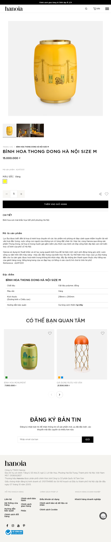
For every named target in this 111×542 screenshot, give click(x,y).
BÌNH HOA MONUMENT (15, 383)
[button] (23, 130)
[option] (5, 181)
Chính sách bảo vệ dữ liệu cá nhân (53, 504)
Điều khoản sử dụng (49, 499)
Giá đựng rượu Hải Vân (69, 383)
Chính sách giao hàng (26, 505)
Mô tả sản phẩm (12, 233)
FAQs (23, 511)
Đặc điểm (8, 275)
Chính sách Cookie (49, 510)
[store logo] (13, 9)
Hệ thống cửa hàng (11, 504)
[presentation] (59, 394)
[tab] (55, 233)
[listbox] (55, 182)
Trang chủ (8, 147)
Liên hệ (8, 499)
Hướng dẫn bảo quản (9, 510)
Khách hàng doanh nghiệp (88, 499)
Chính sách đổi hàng (11, 515)
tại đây (79, 305)
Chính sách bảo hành (28, 499)
